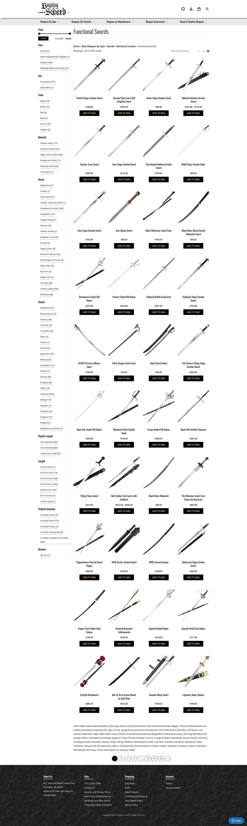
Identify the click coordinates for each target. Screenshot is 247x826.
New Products (132, 792)
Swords (110, 46)
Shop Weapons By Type (93, 46)
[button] (207, 9)
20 (161, 758)
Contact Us (89, 787)
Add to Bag (89, 113)
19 (154, 758)
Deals (127, 787)
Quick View (89, 92)
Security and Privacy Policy (97, 792)
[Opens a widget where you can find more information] (236, 821)
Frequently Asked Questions (98, 804)
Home (76, 46)
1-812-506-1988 (92, 783)
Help (183, 9)
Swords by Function (126, 46)
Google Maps (49, 795)
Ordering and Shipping (136, 796)
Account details (173, 787)
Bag (199, 9)
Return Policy (131, 804)
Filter (43, 38)
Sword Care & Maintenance (97, 796)
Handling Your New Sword (97, 800)
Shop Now (130, 783)
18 (147, 758)
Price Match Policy (134, 800)
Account (191, 9)
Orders (169, 783)
